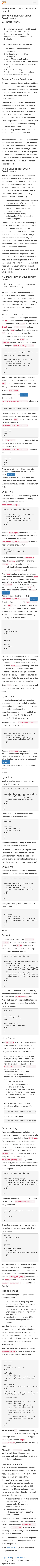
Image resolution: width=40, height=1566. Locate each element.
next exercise (12, 1547)
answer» (24, 395)
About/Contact (19, 1557)
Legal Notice (7, 1557)
